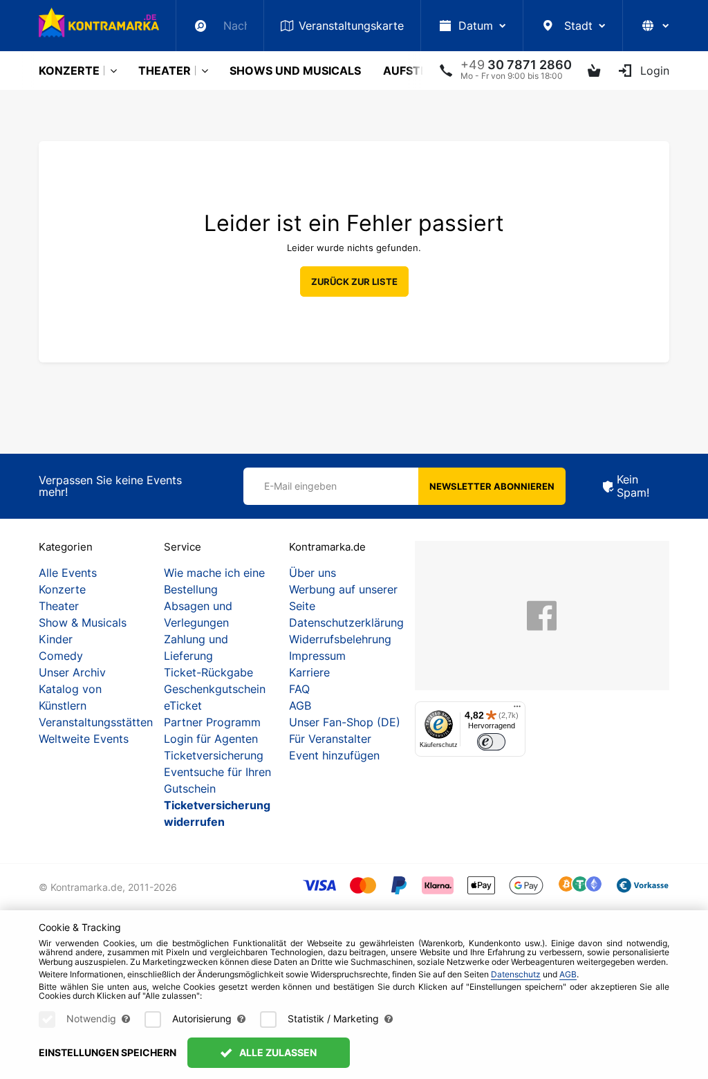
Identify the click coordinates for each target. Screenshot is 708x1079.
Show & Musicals (83, 622)
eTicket (183, 705)
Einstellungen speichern (107, 1052)
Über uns (312, 573)
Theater (164, 70)
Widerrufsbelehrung (340, 639)
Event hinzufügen (334, 755)
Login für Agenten (211, 739)
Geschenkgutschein (215, 689)
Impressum (317, 656)
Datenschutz (516, 974)
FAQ (299, 689)
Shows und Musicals (295, 70)
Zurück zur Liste (354, 281)
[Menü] (517, 709)
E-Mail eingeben (300, 486)
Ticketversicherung (213, 755)
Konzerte (69, 70)
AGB (300, 705)
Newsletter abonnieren (492, 486)
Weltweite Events (84, 739)
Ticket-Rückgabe (208, 672)
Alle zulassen (277, 1052)
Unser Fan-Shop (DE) (344, 722)
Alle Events (68, 573)
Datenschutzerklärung (346, 622)
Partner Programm (212, 722)
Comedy (61, 656)
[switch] (491, 741)
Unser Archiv (72, 672)
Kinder (56, 639)
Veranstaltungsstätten (96, 722)
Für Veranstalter (330, 739)
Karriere (309, 672)
